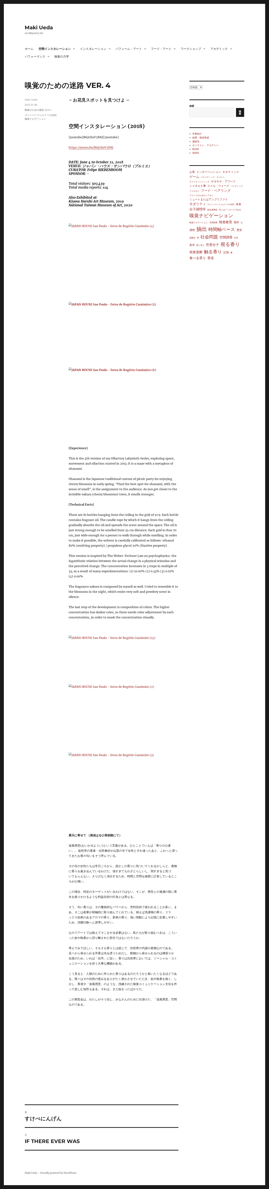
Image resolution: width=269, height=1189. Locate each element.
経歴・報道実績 (200, 137)
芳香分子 (212, 245)
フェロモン (194, 191)
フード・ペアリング (216, 191)
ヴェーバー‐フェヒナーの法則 (40, 115)
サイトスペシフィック (199, 182)
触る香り (213, 252)
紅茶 (236, 238)
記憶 (226, 252)
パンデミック (237, 186)
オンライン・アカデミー (205, 145)
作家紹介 (197, 133)
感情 (192, 230)
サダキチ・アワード (223, 181)
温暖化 (192, 238)
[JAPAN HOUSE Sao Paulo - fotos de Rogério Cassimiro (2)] (123, 715)
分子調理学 (197, 209)
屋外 (236, 222)
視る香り (230, 244)
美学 (192, 245)
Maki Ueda (39, 27)
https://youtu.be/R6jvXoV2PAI (91, 147)
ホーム (29, 49)
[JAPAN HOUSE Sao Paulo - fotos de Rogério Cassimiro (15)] (123, 657)
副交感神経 (212, 210)
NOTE (195, 153)
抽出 (201, 229)
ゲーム (194, 177)
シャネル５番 (197, 186)
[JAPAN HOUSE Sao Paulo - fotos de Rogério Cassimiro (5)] (123, 332)
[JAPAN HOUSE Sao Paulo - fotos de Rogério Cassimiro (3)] (123, 787)
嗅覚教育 (225, 222)
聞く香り (200, 245)
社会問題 (209, 237)
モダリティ (197, 204)
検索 (191, 105)
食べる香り (197, 258)
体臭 (238, 204)
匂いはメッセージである (230, 210)
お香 (192, 172)
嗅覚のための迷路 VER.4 (38, 109)
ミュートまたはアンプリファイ (208, 199)
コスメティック (208, 177)
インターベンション (208, 172)
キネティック (231, 172)
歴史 (239, 230)
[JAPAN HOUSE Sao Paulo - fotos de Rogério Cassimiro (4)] (123, 260)
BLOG (195, 149)
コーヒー (220, 177)
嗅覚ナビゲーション (35, 118)
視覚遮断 (196, 252)
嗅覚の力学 (61, 56)
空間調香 (226, 237)
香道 (210, 258)
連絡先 (195, 141)
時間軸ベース (221, 229)
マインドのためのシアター (201, 195)
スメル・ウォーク (218, 186)
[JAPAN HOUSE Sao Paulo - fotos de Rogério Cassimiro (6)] (123, 404)
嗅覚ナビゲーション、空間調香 (203, 222)
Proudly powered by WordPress (58, 1173)
